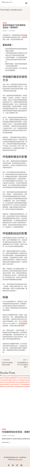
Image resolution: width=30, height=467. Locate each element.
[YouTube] (13, 465)
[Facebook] (8, 465)
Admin (5, 30)
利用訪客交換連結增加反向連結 (7, 362)
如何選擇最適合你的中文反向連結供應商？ (22, 363)
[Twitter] (17, 465)
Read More (6, 442)
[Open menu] (26, 3)
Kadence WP (18, 459)
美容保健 (5, 23)
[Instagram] (21, 465)
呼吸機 (25, 35)
